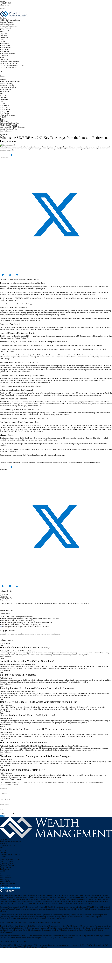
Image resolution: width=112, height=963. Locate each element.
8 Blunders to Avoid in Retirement (18, 674)
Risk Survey (4, 59)
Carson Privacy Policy (7, 941)
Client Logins (4, 5)
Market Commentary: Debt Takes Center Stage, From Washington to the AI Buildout (29, 619)
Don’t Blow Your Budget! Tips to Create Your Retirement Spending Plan (38, 701)
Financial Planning (6, 22)
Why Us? (3, 34)
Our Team (3, 36)
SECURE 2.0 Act (6, 598)
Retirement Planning (7, 24)
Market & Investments (7, 53)
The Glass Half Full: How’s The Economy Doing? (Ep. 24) (20, 625)
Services (3, 18)
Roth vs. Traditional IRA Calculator (12, 65)
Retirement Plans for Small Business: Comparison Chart (29, 418)
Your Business (5, 46)
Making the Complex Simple (10, 20)
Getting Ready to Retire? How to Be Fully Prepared (27, 715)
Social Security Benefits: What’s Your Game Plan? (27, 661)
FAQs (2, 40)
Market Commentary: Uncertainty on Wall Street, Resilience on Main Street (26, 623)
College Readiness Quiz (8, 67)
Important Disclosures (19, 922)
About (2, 32)
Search (2, 1)
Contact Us (4, 608)
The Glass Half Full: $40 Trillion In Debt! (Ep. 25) (17, 621)
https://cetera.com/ (6, 932)
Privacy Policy (5, 922)
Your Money (4, 44)
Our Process (4, 38)
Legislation (4, 594)
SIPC (53, 907)
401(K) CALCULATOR (8, 63)
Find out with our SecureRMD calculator (89, 345)
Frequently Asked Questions (10, 854)
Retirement (4, 596)
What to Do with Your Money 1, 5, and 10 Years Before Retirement (35, 729)
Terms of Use (21, 941)
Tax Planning (4, 30)
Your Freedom (5, 51)
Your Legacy (4, 49)
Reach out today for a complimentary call (50, 455)
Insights (2, 42)
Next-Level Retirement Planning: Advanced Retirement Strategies (35, 756)
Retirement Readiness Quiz (9, 61)
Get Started (4, 638)
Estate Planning (5, 28)
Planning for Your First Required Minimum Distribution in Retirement (37, 688)
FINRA (48, 907)
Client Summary (14, 888)
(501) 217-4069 (5, 3)
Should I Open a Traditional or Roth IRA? (22, 769)
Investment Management (8, 26)
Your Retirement (5, 47)
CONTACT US (5, 69)
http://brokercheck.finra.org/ (93, 936)
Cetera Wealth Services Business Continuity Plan (44, 922)
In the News (4, 55)
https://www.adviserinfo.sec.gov (70, 936)
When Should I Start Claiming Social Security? (16, 617)
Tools (2, 57)
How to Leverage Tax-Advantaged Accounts (23, 742)
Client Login (4, 888)
